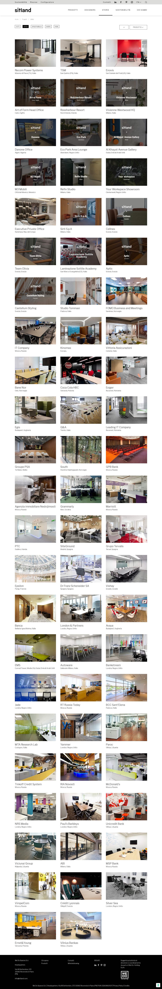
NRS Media (21, 823)
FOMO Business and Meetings (124, 308)
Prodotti (73, 10)
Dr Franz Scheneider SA (74, 585)
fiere (56, 26)
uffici (26, 26)
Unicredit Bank (115, 823)
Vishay (110, 585)
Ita (137, 2)
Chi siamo (142, 10)
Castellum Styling (25, 308)
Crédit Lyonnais (69, 903)
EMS (17, 665)
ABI (62, 863)
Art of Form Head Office (29, 110)
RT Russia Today (70, 704)
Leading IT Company (118, 427)
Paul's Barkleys (69, 823)
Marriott (111, 506)
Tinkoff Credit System (28, 784)
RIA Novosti (67, 784)
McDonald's (113, 784)
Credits (126, 986)
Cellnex (110, 229)
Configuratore (47, 2)
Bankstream (113, 665)
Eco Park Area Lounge (73, 149)
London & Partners (71, 625)
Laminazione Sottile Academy (78, 268)
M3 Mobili (21, 189)
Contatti (107, 2)
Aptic (109, 268)
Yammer (65, 744)
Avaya (109, 625)
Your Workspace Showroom (123, 189)
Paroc (109, 744)
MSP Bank (112, 863)
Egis (17, 427)
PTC (17, 546)
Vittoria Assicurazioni (119, 347)
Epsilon (19, 585)
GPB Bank (112, 466)
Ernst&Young (23, 942)
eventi (48, 26)
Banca (18, 625)
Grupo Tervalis (115, 546)
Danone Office (23, 149)
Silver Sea (112, 903)
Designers (90, 10)
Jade (17, 704)
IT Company (22, 347)
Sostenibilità (21, 2)
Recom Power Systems (29, 70)
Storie (105, 10)
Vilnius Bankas (69, 942)
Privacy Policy (118, 986)
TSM (63, 70)
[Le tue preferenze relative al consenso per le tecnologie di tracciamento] (158, 985)
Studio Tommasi (70, 308)
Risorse (33, 2)
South (64, 466)
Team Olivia (22, 268)
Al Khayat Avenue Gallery (121, 149)
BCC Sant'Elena (115, 704)
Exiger (110, 387)
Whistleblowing (73, 963)
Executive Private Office (29, 229)
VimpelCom (22, 903)
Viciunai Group (24, 863)
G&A (63, 427)
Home (16, 19)
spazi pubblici (37, 26)
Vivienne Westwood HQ (120, 110)
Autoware (66, 665)
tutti (17, 26)
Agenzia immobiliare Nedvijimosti (35, 506)
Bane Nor (20, 387)
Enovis (110, 70)
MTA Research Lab (26, 744)
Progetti (24, 19)
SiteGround (67, 546)
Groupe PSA (22, 466)
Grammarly (67, 506)
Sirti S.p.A (66, 229)
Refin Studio (67, 189)
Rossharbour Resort (72, 110)
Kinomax (65, 347)
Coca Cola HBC (69, 387)
